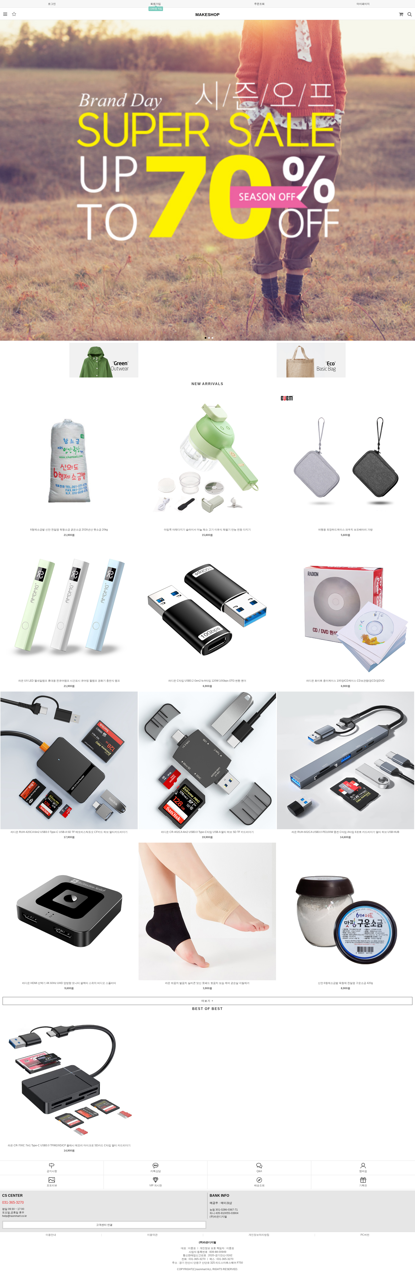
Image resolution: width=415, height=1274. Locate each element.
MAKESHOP (207, 14)
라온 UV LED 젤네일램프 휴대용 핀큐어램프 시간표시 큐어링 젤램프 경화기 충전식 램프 (69, 680)
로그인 (52, 3)
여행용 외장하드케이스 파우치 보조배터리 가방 (345, 529)
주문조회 (259, 3)
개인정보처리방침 (259, 1235)
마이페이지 (363, 3)
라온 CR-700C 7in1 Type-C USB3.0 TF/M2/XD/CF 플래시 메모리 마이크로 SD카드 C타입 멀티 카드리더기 (69, 1145)
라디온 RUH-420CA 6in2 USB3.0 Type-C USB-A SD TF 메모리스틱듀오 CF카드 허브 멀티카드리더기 (69, 832)
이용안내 (51, 1235)
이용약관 (152, 1235)
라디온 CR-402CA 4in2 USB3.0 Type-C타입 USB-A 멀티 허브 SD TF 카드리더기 (207, 832)
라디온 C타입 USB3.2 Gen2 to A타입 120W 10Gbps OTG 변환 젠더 (207, 680)
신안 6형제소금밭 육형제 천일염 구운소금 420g (345, 983)
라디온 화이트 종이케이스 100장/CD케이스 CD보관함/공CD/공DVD (345, 680)
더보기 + (207, 1000)
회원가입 (155, 3)
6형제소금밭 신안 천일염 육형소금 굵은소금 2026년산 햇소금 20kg (69, 529)
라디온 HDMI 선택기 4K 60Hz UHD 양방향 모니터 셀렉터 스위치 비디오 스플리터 (69, 983)
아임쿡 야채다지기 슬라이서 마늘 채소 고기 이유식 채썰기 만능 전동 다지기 (207, 529)
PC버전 (365, 1235)
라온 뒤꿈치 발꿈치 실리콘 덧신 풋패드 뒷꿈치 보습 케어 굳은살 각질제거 (207, 983)
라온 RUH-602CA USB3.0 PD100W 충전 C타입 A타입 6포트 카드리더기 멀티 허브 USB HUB (345, 832)
